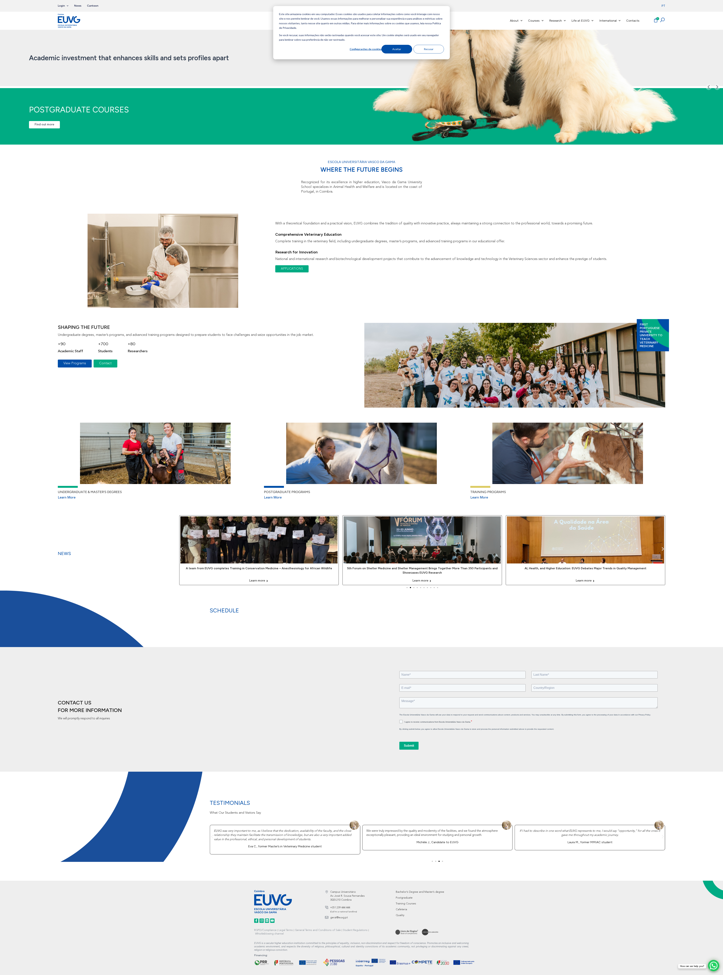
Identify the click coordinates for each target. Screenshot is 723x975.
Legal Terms (286, 930)
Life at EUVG (580, 20)
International (608, 20)
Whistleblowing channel (269, 933)
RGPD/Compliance (265, 930)
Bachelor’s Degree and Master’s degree (420, 892)
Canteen (92, 5)
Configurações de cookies (365, 49)
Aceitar (396, 49)
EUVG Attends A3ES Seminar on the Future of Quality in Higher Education (585, 568)
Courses (534, 20)
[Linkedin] (267, 921)
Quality (400, 915)
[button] (709, 87)
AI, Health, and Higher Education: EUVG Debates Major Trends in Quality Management (422, 568)
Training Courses (406, 903)
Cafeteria (401, 909)
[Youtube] (272, 921)
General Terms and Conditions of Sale (318, 930)
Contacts (632, 20)
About (514, 20)
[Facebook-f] (256, 921)
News (77, 5)
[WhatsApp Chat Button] (713, 965)
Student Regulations (355, 930)
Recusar (428, 49)
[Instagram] (261, 921)
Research (555, 20)
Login (61, 5)
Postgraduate (404, 897)
